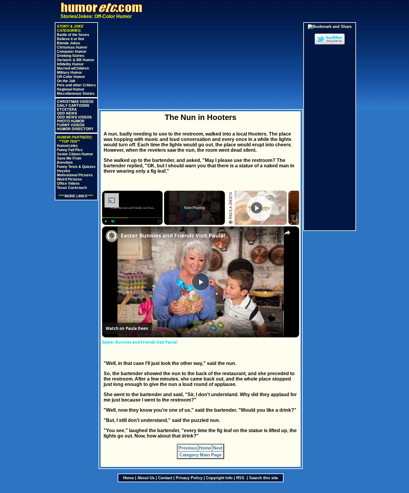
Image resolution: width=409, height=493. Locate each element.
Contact (165, 478)
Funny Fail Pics (70, 150)
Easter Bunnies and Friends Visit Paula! (173, 235)
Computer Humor (72, 51)
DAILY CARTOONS (73, 105)
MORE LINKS (76, 196)
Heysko (63, 171)
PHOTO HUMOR (70, 121)
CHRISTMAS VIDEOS (75, 101)
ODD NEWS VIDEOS (74, 117)
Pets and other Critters (76, 85)
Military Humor (69, 72)
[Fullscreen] (159, 221)
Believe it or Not (70, 39)
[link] (112, 236)
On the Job (66, 81)
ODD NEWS (67, 113)
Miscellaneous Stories (76, 93)
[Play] (105, 221)
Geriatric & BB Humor (75, 60)
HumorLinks (67, 146)
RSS (241, 478)
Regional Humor (70, 89)
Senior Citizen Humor (75, 154)
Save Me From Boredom (69, 160)
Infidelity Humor (70, 64)
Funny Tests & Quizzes (76, 167)
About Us (145, 478)
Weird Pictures (69, 179)
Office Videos (68, 183)
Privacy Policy (189, 478)
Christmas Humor (72, 47)
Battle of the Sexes (73, 35)
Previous (187, 447)
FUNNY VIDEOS (70, 125)
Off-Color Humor (71, 77)
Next (217, 447)
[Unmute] (112, 221)
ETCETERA (67, 109)
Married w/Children (73, 68)
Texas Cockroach (72, 188)
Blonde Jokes (68, 43)
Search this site (263, 478)
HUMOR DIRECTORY (75, 129)
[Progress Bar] (132, 217)
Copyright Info (219, 478)
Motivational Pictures (75, 175)
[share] (287, 232)
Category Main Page (200, 454)
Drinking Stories (70, 56)
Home (205, 447)
